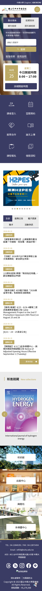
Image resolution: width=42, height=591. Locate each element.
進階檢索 (10, 56)
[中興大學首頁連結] (14, 9)
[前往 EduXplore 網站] (36, 584)
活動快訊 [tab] (29, 224)
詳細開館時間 (21, 86)
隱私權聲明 (15, 578)
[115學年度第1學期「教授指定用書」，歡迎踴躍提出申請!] (21, 188)
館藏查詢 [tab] (30, 20)
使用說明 (21, 56)
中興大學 (20, 2)
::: (0, 6)
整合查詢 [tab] (12, 20)
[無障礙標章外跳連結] (22, 571)
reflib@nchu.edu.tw (25, 549)
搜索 (21, 49)
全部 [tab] (8, 218)
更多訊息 (29, 361)
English (28, 2)
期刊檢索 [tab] (12, 25)
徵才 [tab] (11, 224)
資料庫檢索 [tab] (30, 25)
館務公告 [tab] (19, 218)
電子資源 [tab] (32, 218)
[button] (12, 208)
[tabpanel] (21, 292)
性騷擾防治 (27, 578)
